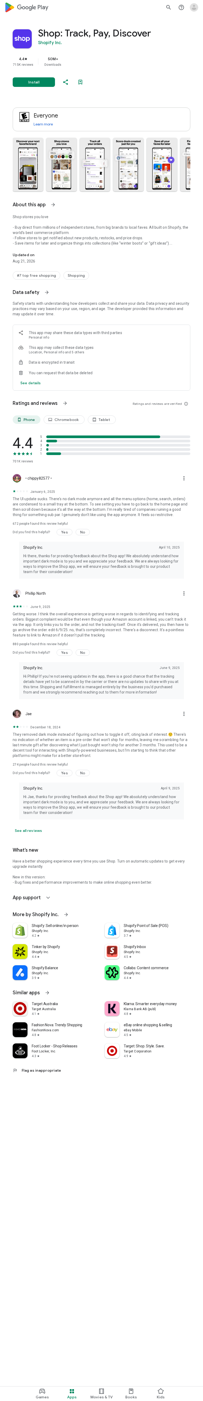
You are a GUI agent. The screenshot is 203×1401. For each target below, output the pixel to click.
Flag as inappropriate (37, 1070)
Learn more (43, 124)
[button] (28, 164)
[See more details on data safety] (30, 383)
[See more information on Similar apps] (47, 992)
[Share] (65, 82)
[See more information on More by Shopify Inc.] (66, 914)
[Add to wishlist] (80, 82)
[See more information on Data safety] (46, 292)
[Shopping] (76, 275)
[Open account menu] (194, 7)
